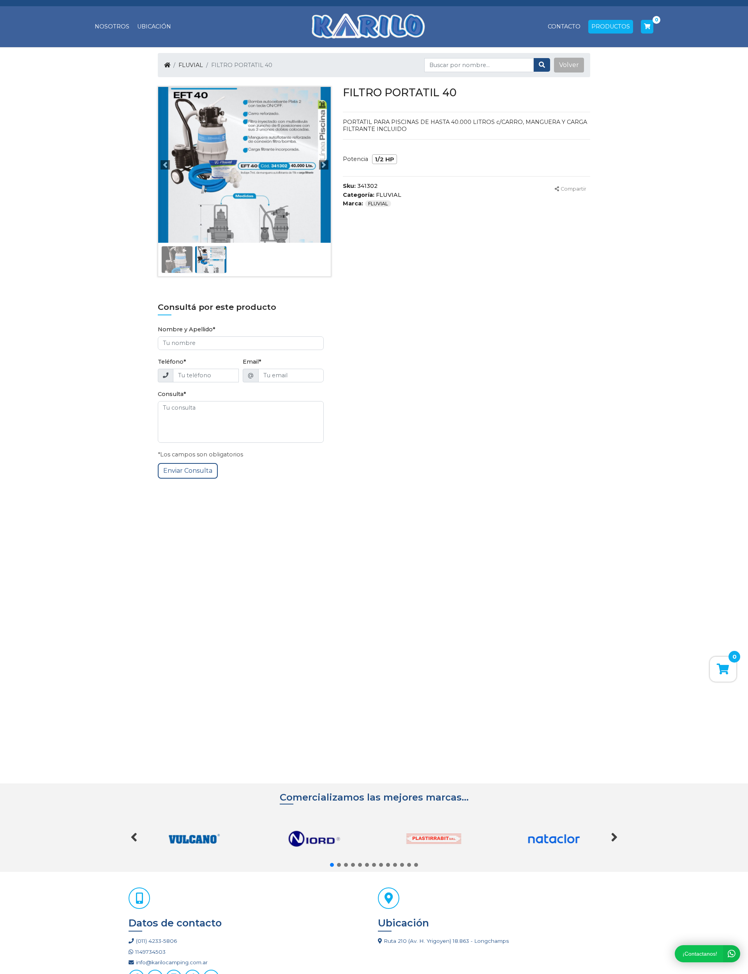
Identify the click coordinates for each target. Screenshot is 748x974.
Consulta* (172, 394)
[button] (569, 65)
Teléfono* (172, 361)
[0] (647, 27)
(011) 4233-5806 (156, 941)
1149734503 (150, 952)
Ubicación (154, 26)
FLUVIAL (190, 65)
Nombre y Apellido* (186, 329)
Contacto (564, 26)
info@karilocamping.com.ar (172, 962)
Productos (610, 26)
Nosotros (112, 26)
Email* (252, 361)
